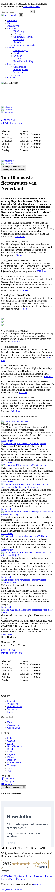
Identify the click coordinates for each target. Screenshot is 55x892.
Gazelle (11, 740)
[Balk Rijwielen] (10, 15)
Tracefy (17, 58)
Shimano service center (24, 45)
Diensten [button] (11, 28)
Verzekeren (18, 39)
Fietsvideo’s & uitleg (23, 61)
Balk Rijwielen (20, 69)
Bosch (16, 53)
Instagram (9, 781)
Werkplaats (18, 34)
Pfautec (11, 757)
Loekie (10, 751)
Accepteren (16, 889)
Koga (10, 743)
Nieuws (17, 75)
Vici (9, 770)
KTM (10, 749)
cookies (37, 884)
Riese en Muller (15, 762)
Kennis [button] (10, 47)
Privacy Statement (34, 876)
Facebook (9, 778)
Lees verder (7, 440)
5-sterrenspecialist (31, 6)
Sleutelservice (20, 42)
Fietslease (12, 20)
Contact (11, 77)
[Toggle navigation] (21, 15)
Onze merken (19, 66)
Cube (10, 738)
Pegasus (11, 754)
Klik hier (20, 236)
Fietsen (10, 23)
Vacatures (18, 72)
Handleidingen (20, 50)
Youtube (8, 784)
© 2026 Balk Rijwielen (12, 876)
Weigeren (5, 889)
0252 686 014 (8, 120)
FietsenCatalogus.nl (18, 879)
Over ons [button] (11, 64)
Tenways (11, 765)
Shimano (17, 56)
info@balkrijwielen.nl (11, 123)
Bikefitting (18, 31)
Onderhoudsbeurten (23, 36)
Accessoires (13, 26)
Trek (9, 768)
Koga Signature (14, 746)
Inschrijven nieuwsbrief (12, 166)
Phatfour (11, 760)
